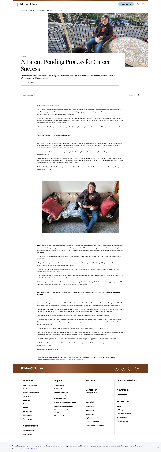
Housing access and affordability (65, 402)
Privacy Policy (31, 448)
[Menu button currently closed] (143, 4)
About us (28, 380)
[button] (158, 447)
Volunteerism (27, 434)
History (25, 407)
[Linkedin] (116, 368)
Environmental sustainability (63, 406)
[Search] (138, 4)
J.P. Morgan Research (124, 413)
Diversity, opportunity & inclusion (34, 419)
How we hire (90, 414)
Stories (32, 10)
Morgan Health (122, 417)
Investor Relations (127, 380)
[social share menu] (137, 95)
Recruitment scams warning (95, 425)
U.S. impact (58, 389)
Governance (27, 404)
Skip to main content (8, 2)
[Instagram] (130, 368)
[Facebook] (123, 368)
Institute (90, 380)
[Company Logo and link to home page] (27, 6)
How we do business (30, 385)
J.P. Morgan (120, 410)
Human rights (27, 415)
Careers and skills (60, 398)
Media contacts (122, 394)
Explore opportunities (93, 418)
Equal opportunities (92, 422)
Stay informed (59, 416)
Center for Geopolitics (92, 391)
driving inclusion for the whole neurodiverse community (66, 360)
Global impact (59, 385)
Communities (30, 425)
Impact (58, 380)
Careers (90, 402)
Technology (27, 396)
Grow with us (90, 410)
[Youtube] (137, 368)
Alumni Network (122, 421)
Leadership (27, 389)
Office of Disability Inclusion (71, 357)
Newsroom (24, 10)
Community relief (28, 430)
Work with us (90, 407)
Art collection (27, 411)
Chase (119, 406)
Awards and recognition (31, 393)
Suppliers (26, 400)
